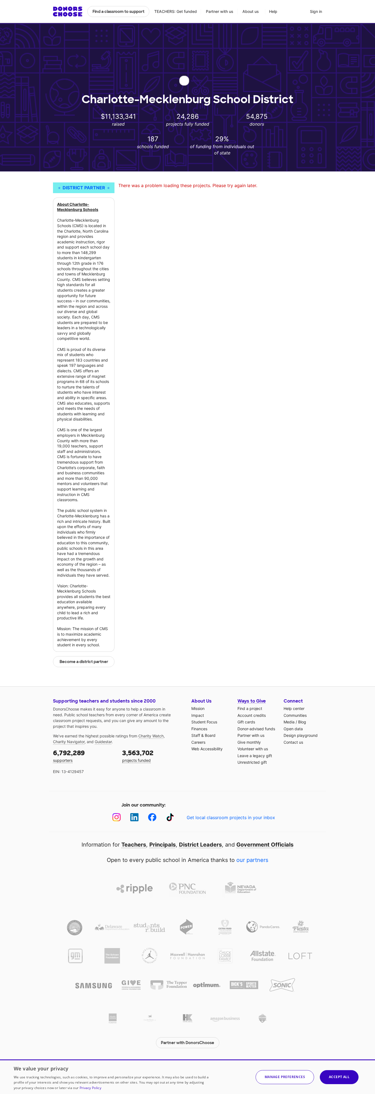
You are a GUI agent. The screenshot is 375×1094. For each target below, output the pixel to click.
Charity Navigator (69, 741)
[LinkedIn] (134, 817)
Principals (162, 844)
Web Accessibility (207, 748)
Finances (199, 728)
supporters (69, 756)
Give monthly (249, 742)
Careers (198, 742)
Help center (294, 708)
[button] (285, 1077)
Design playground (301, 735)
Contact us (293, 742)
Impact (197, 715)
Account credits (251, 715)
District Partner (83, 187)
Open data (293, 728)
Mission (198, 708)
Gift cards (246, 722)
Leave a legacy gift (254, 755)
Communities (295, 715)
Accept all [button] (339, 1077)
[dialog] (187, 1076)
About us (250, 11)
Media (289, 722)
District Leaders (200, 844)
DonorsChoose (67, 11)
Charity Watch (151, 736)
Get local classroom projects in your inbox (231, 817)
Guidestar (103, 741)
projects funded (137, 756)
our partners (252, 860)
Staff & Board (203, 735)
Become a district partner (84, 661)
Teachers (133, 844)
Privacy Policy (90, 1087)
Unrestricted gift (252, 762)
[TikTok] (170, 817)
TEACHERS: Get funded (175, 11)
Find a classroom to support (118, 11)
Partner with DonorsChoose (187, 1042)
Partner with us (219, 11)
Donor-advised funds (256, 728)
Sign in (316, 11)
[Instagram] (116, 817)
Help (273, 11)
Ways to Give (251, 701)
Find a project (249, 708)
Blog (302, 722)
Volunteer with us (252, 748)
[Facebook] (152, 817)
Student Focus (204, 722)
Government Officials (264, 844)
